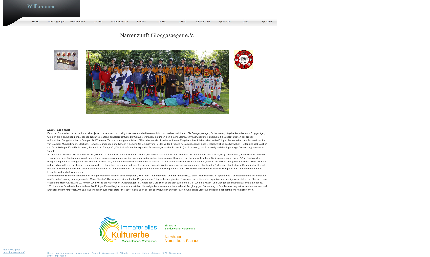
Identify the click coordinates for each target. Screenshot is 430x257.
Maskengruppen (64, 253)
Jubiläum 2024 (159, 253)
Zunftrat (96, 253)
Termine (135, 253)
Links (50, 255)
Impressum (61, 255)
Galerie (145, 253)
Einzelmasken (82, 253)
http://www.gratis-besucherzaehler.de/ (14, 251)
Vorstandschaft (110, 253)
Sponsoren (175, 253)
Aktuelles (124, 253)
